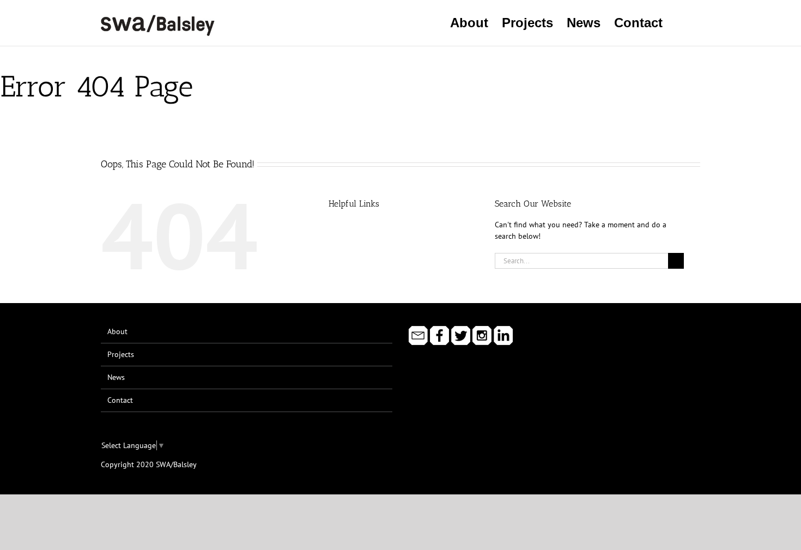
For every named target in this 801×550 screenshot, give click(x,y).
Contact (120, 400)
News (116, 377)
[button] (681, 23)
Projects (120, 354)
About (117, 331)
